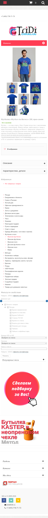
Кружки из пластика (18, 312)
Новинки (7, 284)
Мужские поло (12, 242)
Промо (7, 208)
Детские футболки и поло (16, 244)
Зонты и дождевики (11, 211)
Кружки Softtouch (18, 315)
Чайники (15, 329)
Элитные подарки (11, 279)
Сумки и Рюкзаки (11, 200)
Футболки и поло (10, 234)
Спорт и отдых (10, 229)
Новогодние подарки (12, 224)
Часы (6, 218)
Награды (8, 274)
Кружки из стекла (18, 320)
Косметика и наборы (12, 255)
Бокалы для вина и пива (20, 323)
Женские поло (12, 247)
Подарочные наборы (12, 276)
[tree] (24, 318)
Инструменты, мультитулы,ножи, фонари (19, 258)
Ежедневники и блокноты (13, 197)
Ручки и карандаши (11, 226)
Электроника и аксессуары (14, 216)
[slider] (47, 301)
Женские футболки (14, 239)
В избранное (12, 149)
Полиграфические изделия (14, 271)
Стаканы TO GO (17, 318)
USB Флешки (9, 268)
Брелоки (8, 263)
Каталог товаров (12, 304)
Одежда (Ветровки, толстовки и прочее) (18, 232)
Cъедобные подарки (12, 282)
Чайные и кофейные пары (20, 331)
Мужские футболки (14, 237)
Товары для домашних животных (16, 287)
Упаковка (8, 221)
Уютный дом (9, 203)
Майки (10, 250)
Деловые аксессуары (12, 213)
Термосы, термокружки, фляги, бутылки (18, 261)
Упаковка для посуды (19, 326)
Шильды (8, 253)
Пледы (7, 266)
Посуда (7, 195)
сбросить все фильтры (20, 296)
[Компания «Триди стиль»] (24, 31)
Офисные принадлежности (14, 205)
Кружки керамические (19, 310)
